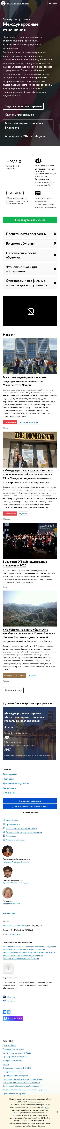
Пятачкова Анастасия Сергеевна (16, 862)
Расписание (11, 836)
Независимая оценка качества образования (45, 205)
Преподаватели (13, 824)
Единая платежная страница (14, 1093)
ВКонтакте (11, 997)
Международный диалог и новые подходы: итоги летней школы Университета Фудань (24, 381)
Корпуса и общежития (12, 1060)
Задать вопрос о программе (23, 106)
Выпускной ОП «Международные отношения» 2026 (25, 563)
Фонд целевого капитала (13, 1072)
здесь (47, 1107)
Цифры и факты (9, 1045)
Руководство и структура (13, 1049)
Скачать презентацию (19, 114)
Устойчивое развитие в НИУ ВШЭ (17, 1053)
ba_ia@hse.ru (14, 934)
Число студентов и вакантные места (21, 828)
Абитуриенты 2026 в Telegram (25, 136)
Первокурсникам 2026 (30, 220)
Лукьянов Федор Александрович (16, 883)
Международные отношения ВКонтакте (24, 125)
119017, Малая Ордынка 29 (14, 925)
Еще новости (12, 690)
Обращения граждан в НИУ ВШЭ (17, 1068)
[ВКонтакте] (4, 1012)
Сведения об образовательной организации (22, 1086)
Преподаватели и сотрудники (15, 1056)
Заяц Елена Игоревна (12, 904)
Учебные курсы (12, 820)
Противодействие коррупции (15, 1075)
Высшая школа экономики (18, 3)
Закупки (6, 1064)
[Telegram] (8, 1012)
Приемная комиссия (30, 800)
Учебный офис (9, 913)
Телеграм (11, 1000)
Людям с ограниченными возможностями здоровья (24, 1090)
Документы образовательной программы (24, 832)
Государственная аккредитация (43, 199)
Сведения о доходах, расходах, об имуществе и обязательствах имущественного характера (23, 1080)
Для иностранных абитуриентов (30, 806)
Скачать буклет (30, 812)
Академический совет (15, 839)
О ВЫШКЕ (8, 1041)
